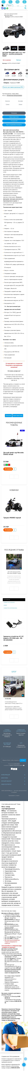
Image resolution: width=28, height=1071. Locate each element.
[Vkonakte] (12, 769)
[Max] (2, 8)
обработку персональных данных (16, 765)
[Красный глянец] (9, 465)
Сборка (6, 83)
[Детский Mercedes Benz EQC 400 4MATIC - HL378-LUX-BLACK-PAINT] (14, 31)
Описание (14, 113)
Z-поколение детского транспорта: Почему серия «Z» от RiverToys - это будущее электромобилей (13, 702)
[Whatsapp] (7, 8)
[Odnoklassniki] (14, 769)
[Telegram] (5, 8)
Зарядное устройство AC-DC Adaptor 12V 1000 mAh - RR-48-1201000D (13, 638)
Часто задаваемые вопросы (14, 124)
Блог (14, 671)
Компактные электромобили (14, 95)
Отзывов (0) (14, 121)
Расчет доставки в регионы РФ (13, 87)
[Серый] (5, 465)
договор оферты (17, 763)
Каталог (10, 5)
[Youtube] (16, 769)
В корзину (8, 469)
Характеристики (14, 117)
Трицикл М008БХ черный (12, 518)
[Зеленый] (7, 465)
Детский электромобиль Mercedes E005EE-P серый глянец (14, 572)
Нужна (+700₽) (15, 83)
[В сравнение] (15, 469)
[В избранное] (14, 469)
